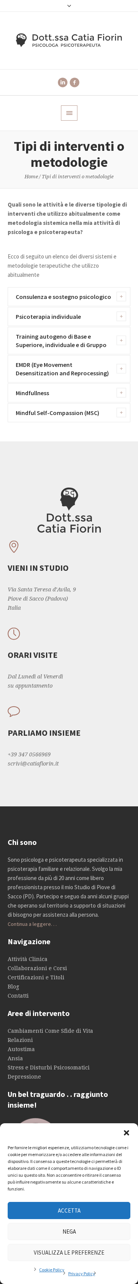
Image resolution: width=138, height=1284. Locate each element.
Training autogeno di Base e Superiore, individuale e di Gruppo (61, 341)
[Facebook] (74, 82)
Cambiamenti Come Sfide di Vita (50, 1031)
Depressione (24, 1077)
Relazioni (20, 1040)
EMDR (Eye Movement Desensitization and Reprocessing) (62, 369)
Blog (13, 987)
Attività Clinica (28, 959)
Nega (69, 1231)
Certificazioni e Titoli (36, 977)
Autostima (21, 1049)
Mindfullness (32, 393)
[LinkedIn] (62, 82)
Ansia (15, 1058)
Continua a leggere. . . (32, 924)
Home (31, 176)
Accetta (69, 1210)
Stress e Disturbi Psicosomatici (49, 1067)
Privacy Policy (81, 1273)
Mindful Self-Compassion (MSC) (57, 413)
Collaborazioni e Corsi (37, 968)
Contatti (18, 996)
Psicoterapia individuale (48, 316)
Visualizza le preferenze (69, 1252)
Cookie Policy (51, 1270)
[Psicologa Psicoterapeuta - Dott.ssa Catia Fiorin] (69, 40)
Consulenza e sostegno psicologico (63, 296)
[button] (126, 1133)
